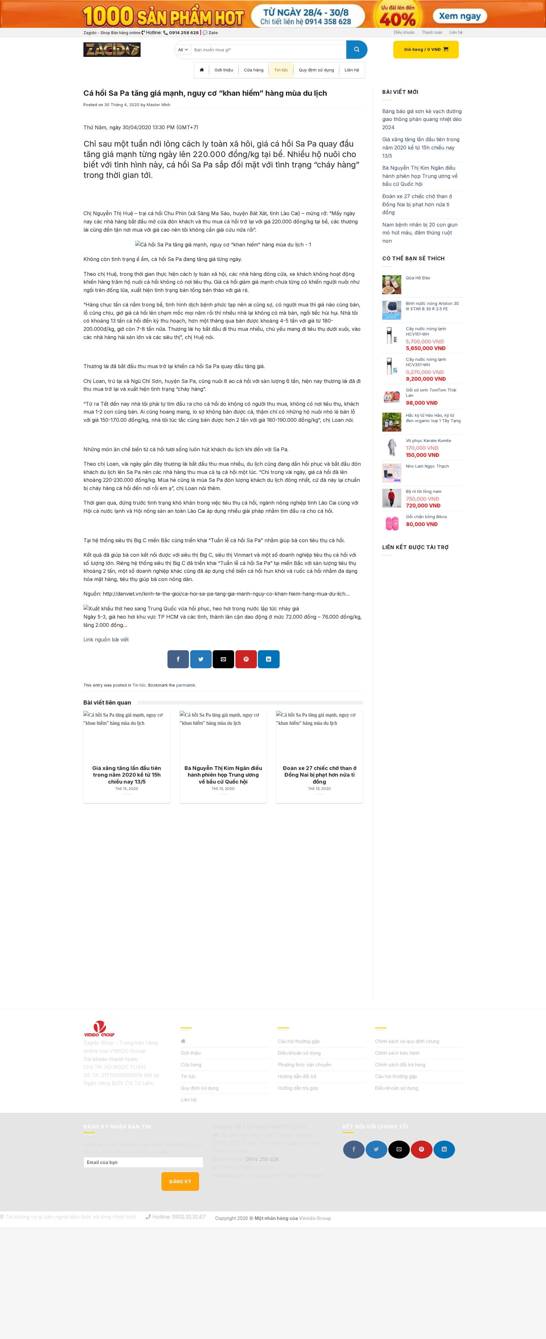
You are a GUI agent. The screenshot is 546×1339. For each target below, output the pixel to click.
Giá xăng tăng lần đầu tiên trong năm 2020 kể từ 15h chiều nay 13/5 (420, 147)
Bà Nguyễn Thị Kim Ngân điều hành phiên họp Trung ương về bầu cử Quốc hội (420, 176)
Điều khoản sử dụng (299, 1053)
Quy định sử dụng (200, 1088)
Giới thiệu (191, 1053)
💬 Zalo (210, 32)
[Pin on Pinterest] (246, 659)
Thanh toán (432, 32)
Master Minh (158, 104)
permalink (185, 685)
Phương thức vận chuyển (304, 1065)
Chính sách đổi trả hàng (400, 1065)
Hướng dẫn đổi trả (297, 1076)
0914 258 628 (262, 1159)
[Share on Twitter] (201, 659)
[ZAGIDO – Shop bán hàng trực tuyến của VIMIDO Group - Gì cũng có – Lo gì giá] (112, 49)
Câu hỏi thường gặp (299, 1041)
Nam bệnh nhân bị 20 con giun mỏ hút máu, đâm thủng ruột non (420, 232)
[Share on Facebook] (178, 659)
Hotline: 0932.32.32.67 (178, 1217)
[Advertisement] (422, 771)
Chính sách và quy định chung (407, 1041)
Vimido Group (315, 1218)
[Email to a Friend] (223, 659)
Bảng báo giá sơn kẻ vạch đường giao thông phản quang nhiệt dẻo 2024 (422, 119)
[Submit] (356, 49)
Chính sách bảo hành (397, 1053)
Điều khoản (404, 32)
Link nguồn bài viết (106, 639)
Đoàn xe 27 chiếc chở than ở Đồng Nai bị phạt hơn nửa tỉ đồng (417, 204)
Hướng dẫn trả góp (298, 1088)
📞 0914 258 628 (181, 32)
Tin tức (139, 685)
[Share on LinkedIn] (268, 659)
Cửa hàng (191, 1065)
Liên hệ (456, 32)
